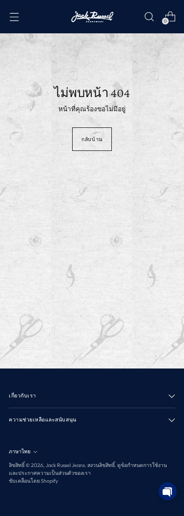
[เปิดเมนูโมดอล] (14, 16)
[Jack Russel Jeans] (92, 16)
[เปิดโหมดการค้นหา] (149, 16)
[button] (167, 491)
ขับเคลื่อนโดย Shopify (33, 480)
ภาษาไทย (19, 451)
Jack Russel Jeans (65, 465)
